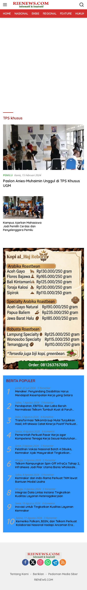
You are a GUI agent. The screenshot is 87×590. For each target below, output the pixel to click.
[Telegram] (55, 562)
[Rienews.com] (30, 5)
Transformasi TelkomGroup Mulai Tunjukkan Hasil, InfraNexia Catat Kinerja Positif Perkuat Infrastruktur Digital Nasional (45, 422)
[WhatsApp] (48, 562)
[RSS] (62, 562)
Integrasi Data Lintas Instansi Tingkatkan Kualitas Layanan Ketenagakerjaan (42, 494)
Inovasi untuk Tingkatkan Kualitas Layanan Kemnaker (44, 508)
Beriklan (38, 574)
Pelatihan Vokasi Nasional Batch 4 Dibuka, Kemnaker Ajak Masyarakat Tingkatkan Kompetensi (43, 451)
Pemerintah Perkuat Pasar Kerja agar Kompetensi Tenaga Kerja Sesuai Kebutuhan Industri (45, 436)
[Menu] (5, 4)
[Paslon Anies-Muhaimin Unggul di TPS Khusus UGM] (43, 147)
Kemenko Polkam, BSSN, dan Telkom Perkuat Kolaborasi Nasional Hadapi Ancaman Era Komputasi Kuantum (46, 523)
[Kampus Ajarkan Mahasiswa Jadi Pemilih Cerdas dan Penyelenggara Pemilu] (23, 207)
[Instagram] (40, 562)
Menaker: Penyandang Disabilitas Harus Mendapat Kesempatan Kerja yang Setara (44, 393)
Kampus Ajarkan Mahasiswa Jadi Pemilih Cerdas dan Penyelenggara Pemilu (22, 226)
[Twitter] (33, 562)
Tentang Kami (19, 574)
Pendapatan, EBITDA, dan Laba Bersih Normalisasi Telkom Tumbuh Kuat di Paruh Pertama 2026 (43, 407)
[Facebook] (25, 562)
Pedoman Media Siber (63, 574)
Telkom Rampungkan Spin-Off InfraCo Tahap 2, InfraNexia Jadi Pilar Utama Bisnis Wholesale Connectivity (47, 465)
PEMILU (8, 175)
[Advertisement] (43, 63)
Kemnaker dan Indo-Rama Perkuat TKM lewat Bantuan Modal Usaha (46, 480)
